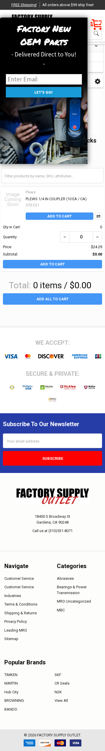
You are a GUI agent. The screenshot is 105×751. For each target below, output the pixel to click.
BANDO (10, 709)
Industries (12, 596)
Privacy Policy (15, 621)
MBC (61, 610)
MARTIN (11, 683)
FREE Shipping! (24, 5)
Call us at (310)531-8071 (52, 531)
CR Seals (62, 683)
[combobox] (52, 175)
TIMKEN (11, 675)
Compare (98, 216)
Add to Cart (59, 216)
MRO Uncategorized (74, 601)
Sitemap (11, 639)
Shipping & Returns (20, 613)
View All (61, 700)
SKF (58, 675)
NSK (58, 692)
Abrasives (65, 578)
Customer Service (19, 578)
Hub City (11, 692)
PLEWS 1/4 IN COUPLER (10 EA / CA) (56, 199)
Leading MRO (15, 630)
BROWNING (14, 700)
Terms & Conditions (20, 604)
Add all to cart (52, 299)
